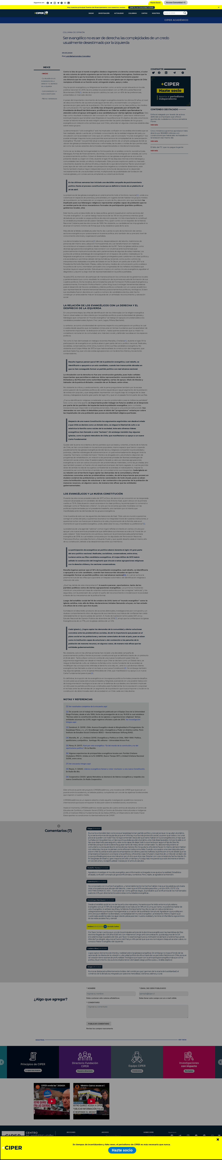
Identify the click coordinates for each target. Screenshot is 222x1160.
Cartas (144, 13)
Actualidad (119, 13)
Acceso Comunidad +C (175, 2)
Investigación (104, 13)
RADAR (91, 13)
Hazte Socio (155, 3)
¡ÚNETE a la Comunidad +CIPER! (141, 7)
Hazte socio (122, 1150)
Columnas (132, 13)
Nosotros (156, 13)
